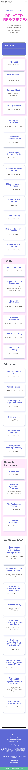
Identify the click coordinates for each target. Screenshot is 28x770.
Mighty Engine (20, 768)
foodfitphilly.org (14, 760)
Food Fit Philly (6, 2)
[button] (22, 45)
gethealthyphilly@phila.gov (14, 745)
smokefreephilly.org (14, 762)
